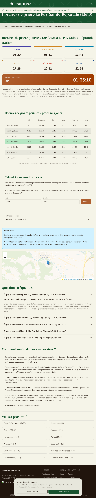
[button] (5, 3)
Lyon (62, 477)
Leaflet (65, 279)
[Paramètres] (91, 3)
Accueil (4, 26)
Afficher (86, 202)
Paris (62, 474)
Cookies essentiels (32, 492)
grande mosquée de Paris (52, 242)
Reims (70, 474)
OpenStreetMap (74, 279)
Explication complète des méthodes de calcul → (23, 405)
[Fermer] (92, 10)
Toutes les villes (16, 26)
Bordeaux (71, 477)
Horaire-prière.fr (22, 3)
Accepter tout (64, 492)
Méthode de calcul (49, 477)
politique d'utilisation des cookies (28, 487)
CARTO (91, 279)
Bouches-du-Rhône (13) (34, 26)
